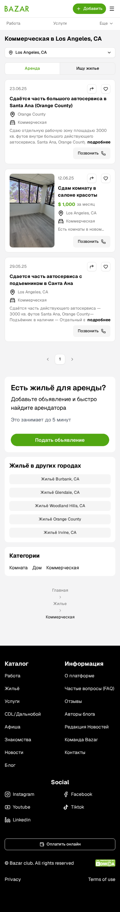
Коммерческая (62, 568)
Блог (10, 765)
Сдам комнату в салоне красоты (77, 191)
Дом (37, 568)
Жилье (60, 603)
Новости (14, 752)
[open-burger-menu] (111, 8)
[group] (60, 68)
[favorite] (105, 89)
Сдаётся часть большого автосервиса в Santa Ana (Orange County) (58, 102)
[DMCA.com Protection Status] (105, 863)
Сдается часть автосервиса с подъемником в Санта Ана (46, 279)
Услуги (60, 23)
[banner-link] (60, 414)
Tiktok (77, 807)
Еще (104, 23)
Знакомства (18, 740)
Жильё (12, 688)
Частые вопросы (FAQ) (89, 688)
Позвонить (88, 153)
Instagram (23, 794)
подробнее (98, 142)
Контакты (75, 752)
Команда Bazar (81, 740)
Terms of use (101, 879)
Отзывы (73, 701)
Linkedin (22, 820)
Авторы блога (80, 714)
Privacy (13, 879)
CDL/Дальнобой (23, 714)
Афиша (12, 727)
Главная (60, 590)
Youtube (21, 807)
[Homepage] (17, 9)
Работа (13, 23)
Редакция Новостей (87, 727)
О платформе (79, 676)
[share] (91, 89)
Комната (18, 568)
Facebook (81, 794)
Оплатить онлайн (64, 844)
